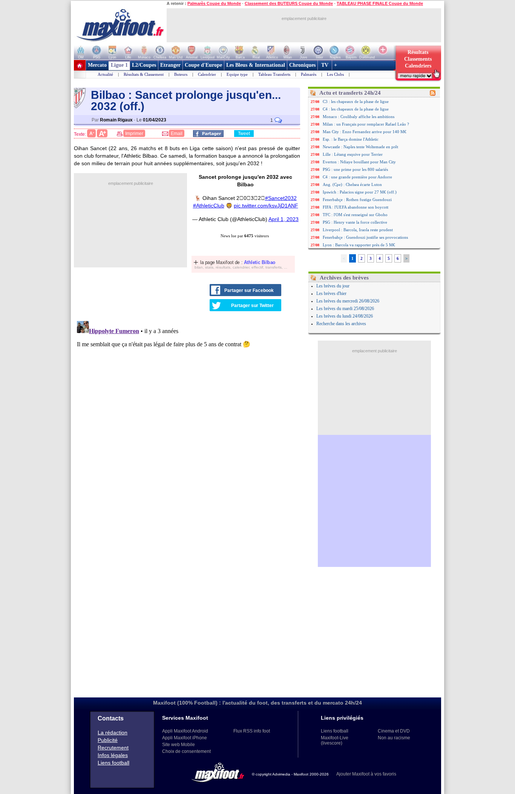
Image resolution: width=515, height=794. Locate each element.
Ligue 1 (119, 65)
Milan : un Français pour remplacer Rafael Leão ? (366, 124)
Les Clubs (335, 74)
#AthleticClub (208, 206)
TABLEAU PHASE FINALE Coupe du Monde (380, 3)
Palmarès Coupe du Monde (214, 3)
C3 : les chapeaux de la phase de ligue (356, 101)
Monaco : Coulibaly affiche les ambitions (358, 116)
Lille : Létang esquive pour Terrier (353, 154)
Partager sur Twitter (252, 305)
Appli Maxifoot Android (185, 731)
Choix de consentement (186, 751)
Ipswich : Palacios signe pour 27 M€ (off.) (360, 192)
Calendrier (207, 74)
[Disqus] (188, 412)
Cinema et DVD (394, 731)
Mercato (97, 65)
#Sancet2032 (281, 198)
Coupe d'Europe (203, 65)
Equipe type (237, 74)
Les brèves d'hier (331, 293)
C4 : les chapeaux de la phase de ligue (356, 109)
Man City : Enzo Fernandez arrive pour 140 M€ (364, 131)
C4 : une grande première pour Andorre (357, 177)
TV (325, 65)
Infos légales (113, 755)
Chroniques (302, 65)
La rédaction (112, 732)
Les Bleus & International (255, 65)
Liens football (113, 763)
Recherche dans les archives (341, 323)
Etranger (170, 65)
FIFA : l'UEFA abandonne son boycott (355, 207)
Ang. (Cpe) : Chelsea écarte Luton (352, 184)
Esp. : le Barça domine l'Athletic (351, 139)
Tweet (244, 133)
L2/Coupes (144, 65)
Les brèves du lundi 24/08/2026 (344, 316)
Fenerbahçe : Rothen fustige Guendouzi (357, 199)
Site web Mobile (178, 744)
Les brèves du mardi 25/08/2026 (345, 308)
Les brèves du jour (332, 286)
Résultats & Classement (144, 74)
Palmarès (308, 74)
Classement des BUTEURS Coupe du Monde (289, 3)
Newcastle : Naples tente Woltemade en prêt (360, 146)
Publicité (108, 740)
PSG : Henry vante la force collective (355, 222)
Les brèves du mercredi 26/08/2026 (347, 301)
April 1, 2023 (283, 219)
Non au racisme (394, 737)
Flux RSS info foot (251, 731)
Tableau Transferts (274, 74)
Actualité (105, 74)
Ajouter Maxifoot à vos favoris (366, 774)
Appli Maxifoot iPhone (184, 737)
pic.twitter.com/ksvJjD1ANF (266, 206)
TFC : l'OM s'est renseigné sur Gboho (355, 214)
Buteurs (180, 74)
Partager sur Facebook (249, 290)
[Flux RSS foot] (432, 94)
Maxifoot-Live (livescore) (334, 740)
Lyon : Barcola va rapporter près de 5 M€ (359, 245)
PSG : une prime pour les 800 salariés (355, 169)
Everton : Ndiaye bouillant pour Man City (359, 162)
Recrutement (113, 748)
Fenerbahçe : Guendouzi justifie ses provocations (365, 237)
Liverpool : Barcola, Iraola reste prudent (358, 229)
